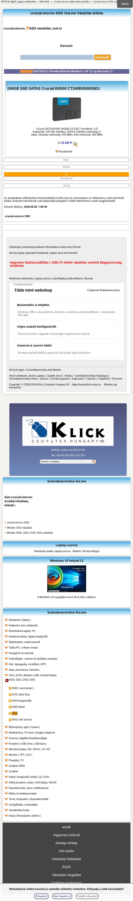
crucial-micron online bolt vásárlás (71, 1)
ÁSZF (66, 867)
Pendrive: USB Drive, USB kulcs (27, 743)
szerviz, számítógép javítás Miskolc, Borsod (68, 278)
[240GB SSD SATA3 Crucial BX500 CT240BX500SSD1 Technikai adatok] (67, 124)
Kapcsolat (77, 378)
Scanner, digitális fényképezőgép (28, 738)
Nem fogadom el (62, 896)
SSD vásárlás (40, 28)
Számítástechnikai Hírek (23, 378)
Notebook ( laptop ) (20, 620)
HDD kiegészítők (21, 700)
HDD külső (18, 707)
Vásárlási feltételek (66, 859)
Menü (125, 4)
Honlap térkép (66, 843)
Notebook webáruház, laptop (25, 278)
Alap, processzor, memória (24, 669)
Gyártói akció (54, 375)
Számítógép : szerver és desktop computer (33, 658)
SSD (14, 713)
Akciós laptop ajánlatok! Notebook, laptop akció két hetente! (43, 253)
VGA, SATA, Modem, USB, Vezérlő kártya (33, 675)
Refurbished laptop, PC (22, 631)
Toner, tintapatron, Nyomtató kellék (28, 799)
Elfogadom (41, 896)
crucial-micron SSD (18, 522)
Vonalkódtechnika (19, 810)
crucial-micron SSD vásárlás (108, 1)
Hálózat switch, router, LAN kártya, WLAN (32, 782)
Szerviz (44, 378)
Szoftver (13, 771)
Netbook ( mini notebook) (23, 625)
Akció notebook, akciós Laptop (26, 375)
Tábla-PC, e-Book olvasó (23, 647)
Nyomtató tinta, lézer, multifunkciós (28, 788)
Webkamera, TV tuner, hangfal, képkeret (32, 732)
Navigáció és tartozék (21, 653)
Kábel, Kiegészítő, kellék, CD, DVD (29, 777)
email (66, 827)
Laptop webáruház (26, 1)
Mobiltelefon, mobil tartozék (24, 642)
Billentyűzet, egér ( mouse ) (24, 727)
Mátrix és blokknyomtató (22, 793)
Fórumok (117, 378)
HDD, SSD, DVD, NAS (22, 679)
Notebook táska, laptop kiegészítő (28, 636)
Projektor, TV (16, 760)
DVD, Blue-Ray (21, 694)
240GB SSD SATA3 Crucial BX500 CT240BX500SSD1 (53, 88)
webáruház (28, 247)
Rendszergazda (60, 378)
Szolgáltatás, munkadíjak (23, 804)
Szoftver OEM (17, 765)
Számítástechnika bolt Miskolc (44, 369)
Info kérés (66, 851)
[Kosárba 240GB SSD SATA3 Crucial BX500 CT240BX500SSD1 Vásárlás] (75, 145)
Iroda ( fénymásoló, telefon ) (25, 815)
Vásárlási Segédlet (66, 875)
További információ (87, 896)
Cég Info (91, 378)
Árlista (68, 375)
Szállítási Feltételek (66, 883)
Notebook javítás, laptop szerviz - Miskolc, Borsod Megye (66, 551)
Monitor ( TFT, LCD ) (20, 754)
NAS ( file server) (22, 719)
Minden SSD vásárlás (19, 527)
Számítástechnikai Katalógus (91, 375)
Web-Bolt (44, 1)
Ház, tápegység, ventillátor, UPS (27, 664)
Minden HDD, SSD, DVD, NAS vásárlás (30, 532)
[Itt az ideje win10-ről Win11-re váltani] (66, 591)
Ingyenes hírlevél (66, 835)
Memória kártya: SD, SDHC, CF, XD (29, 749)
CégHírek (103, 378)
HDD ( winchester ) (23, 688)
